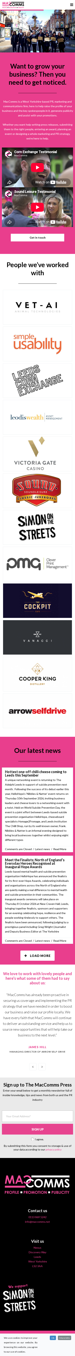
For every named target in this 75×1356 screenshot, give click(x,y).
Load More (40, 955)
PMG (37, 577)
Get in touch (38, 237)
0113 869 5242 (37, 1217)
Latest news (42, 849)
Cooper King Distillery (37, 687)
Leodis (37, 430)
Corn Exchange (37, 394)
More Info (64, 1337)
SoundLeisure (37, 504)
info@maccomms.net (37, 1221)
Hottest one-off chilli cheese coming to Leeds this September (36, 773)
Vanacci (37, 650)
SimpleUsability (37, 357)
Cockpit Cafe (37, 614)
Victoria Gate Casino (37, 467)
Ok (52, 1337)
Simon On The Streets (37, 540)
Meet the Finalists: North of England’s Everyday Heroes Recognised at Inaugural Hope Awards (35, 863)
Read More (59, 849)
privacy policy (54, 1149)
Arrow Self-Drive (37, 724)
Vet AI (37, 320)
